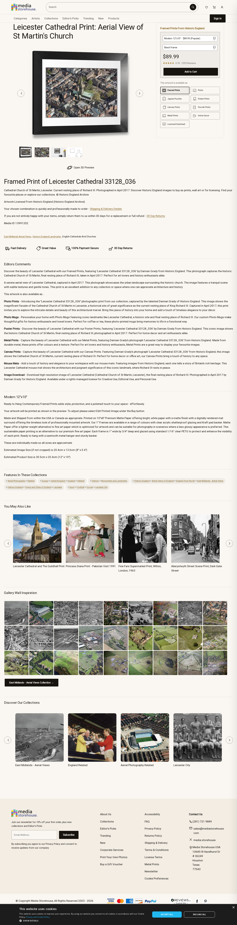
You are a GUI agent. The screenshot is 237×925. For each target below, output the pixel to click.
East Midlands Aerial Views (17, 236)
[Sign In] (222, 7)
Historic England (142, 481)
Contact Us (195, 814)
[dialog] (118, 914)
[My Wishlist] (206, 7)
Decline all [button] (199, 914)
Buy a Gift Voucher (111, 864)
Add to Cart (191, 71)
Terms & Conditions (157, 850)
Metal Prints (152, 864)
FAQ (147, 821)
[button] (83, 921)
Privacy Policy (153, 828)
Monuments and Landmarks (114, 481)
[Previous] (20, 93)
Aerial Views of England (163, 481)
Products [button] (113, 18)
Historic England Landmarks (47, 236)
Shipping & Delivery (156, 842)
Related (31, 481)
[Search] (193, 7)
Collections (51, 18)
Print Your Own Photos (113, 857)
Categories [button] (20, 18)
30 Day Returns (156, 216)
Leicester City (101, 487)
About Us (105, 814)
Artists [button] (36, 18)
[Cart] (214, 7)
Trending (88, 18)
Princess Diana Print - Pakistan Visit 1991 (91, 566)
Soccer (89, 487)
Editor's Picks (71, 18)
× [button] (233, 907)
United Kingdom (58, 481)
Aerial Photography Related (137, 765)
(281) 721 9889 (202, 821)
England (71, 481)
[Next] (139, 93)
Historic (95, 481)
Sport (71, 487)
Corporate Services (111, 850)
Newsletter (151, 871)
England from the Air (185, 481)
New (101, 18)
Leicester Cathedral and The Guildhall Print (38, 566)
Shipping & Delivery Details (106, 208)
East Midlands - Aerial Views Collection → (31, 682)
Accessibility (152, 814)
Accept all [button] (167, 914)
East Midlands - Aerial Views (210, 481)
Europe (45, 481)
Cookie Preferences (156, 878)
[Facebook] (197, 902)
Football (80, 487)
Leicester (58, 487)
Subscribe (68, 834)
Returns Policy (153, 835)
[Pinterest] (205, 902)
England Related (78, 765)
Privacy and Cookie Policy (38, 917)
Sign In (218, 18)
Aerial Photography (16, 481)
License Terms (153, 857)
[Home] (26, 7)
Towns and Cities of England (38, 487)
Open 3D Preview (83, 167)
